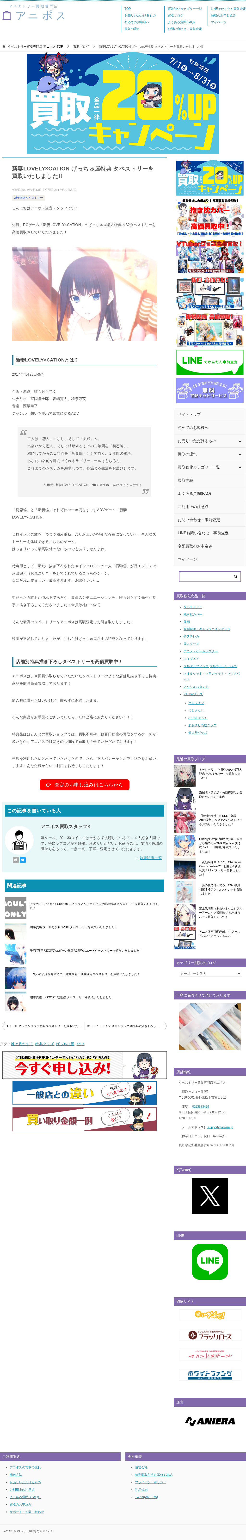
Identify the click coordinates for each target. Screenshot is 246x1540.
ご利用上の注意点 (22, 1489)
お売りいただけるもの (140, 15)
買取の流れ (132, 29)
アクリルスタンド (196, 686)
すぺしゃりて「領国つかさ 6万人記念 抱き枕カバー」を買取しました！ (220, 773)
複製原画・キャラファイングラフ (207, 629)
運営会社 (141, 1467)
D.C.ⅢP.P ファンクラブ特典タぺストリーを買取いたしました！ (46, 1026)
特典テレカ (191, 636)
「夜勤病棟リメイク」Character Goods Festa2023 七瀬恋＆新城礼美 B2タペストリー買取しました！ (220, 868)
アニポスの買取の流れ (25, 1467)
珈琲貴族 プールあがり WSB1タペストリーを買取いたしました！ (73, 927)
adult (81, 1044)
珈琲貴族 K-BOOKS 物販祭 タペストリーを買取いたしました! (71, 997)
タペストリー (193, 607)
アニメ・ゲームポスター (201, 651)
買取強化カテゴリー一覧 (185, 9)
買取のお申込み (20, 1504)
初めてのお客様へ (136, 22)
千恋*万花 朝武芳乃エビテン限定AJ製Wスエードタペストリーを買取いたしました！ (86, 950)
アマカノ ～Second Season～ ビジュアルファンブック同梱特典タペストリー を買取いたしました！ (94, 906)
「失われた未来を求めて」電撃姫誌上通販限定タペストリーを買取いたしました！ (85, 974)
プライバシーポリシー (150, 1482)
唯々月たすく (22, 1044)
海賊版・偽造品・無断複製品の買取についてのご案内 (220, 794)
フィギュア (191, 658)
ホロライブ (196, 703)
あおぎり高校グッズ (202, 725)
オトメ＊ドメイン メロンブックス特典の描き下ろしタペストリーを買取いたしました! (127, 1026)
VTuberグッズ (193, 694)
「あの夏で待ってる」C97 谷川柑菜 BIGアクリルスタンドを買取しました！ (220, 889)
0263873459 (200, 1106)
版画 (187, 621)
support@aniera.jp (220, 1127)
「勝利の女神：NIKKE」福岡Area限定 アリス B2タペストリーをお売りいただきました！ (220, 820)
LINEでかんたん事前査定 (228, 9)
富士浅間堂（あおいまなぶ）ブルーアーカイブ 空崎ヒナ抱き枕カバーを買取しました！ (220, 912)
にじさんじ (196, 710)
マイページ (219, 22)
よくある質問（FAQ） (25, 1497)
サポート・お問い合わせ (27, 1512)
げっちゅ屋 (65, 1044)
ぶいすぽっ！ (197, 718)
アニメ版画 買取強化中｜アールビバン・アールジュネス (219, 933)
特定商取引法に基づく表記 (153, 1475)
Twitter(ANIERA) (146, 1497)
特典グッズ (44, 1044)
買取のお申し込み (223, 15)
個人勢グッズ (197, 732)
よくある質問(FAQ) (181, 22)
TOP (127, 9)
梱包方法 (16, 1475)
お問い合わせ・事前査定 (185, 29)
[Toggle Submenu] (240, 440)
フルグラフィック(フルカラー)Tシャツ (210, 666)
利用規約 (141, 1489)
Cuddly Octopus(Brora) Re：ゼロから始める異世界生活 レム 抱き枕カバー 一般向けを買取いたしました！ (220, 845)
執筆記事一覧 (151, 858)
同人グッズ (191, 644)
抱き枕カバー (193, 614)
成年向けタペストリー (28, 197)
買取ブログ (175, 15)
